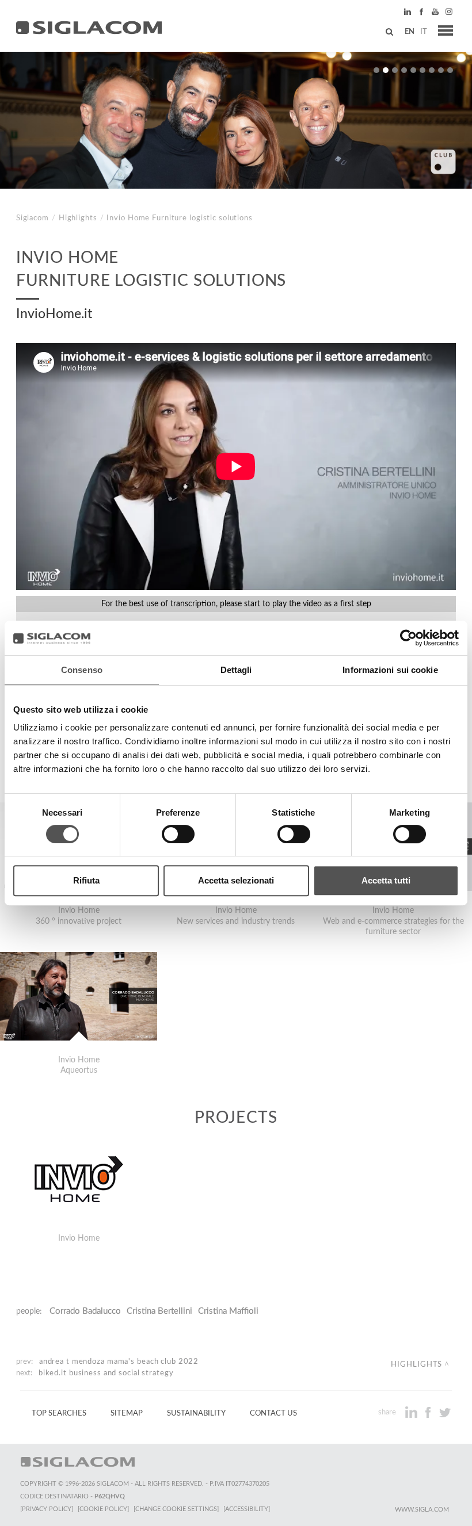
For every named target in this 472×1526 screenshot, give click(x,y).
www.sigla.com (422, 1509)
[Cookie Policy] (103, 1509)
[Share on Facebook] (429, 1412)
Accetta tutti (385, 880)
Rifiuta (86, 880)
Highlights (78, 218)
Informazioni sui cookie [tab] (389, 670)
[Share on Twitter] (444, 1412)
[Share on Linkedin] (412, 1412)
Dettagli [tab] (236, 670)
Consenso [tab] (81, 670)
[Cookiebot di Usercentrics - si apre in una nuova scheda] (408, 638)
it (423, 32)
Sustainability (196, 1413)
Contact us (273, 1413)
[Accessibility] (246, 1509)
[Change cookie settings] (176, 1509)
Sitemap (127, 1413)
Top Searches (59, 1413)
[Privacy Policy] (46, 1509)
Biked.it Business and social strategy (106, 1373)
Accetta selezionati (236, 880)
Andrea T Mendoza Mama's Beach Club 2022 (119, 1361)
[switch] (178, 834)
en (409, 32)
